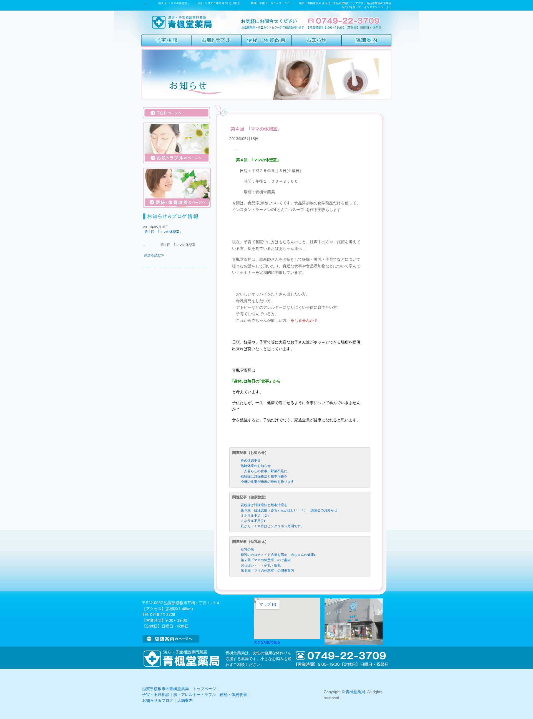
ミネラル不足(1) (253, 521)
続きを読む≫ (154, 255)
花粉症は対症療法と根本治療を (264, 476)
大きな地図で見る (267, 642)
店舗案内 (185, 700)
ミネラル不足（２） (256, 516)
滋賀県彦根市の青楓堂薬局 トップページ (179, 688)
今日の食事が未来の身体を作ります (267, 482)
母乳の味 (247, 549)
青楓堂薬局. (356, 692)
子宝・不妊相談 (155, 694)
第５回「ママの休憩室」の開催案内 (267, 571)
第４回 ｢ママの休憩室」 (163, 232)
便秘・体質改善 (233, 694)
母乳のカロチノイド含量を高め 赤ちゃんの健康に (279, 555)
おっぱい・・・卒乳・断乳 (261, 565)
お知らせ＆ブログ (157, 700)
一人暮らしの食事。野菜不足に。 (266, 471)
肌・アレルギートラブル (194, 694)
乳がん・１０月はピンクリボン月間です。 (272, 526)
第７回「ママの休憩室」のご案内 (266, 560)
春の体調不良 (251, 460)
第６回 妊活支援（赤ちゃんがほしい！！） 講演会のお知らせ (289, 510)
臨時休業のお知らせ (256, 466)
